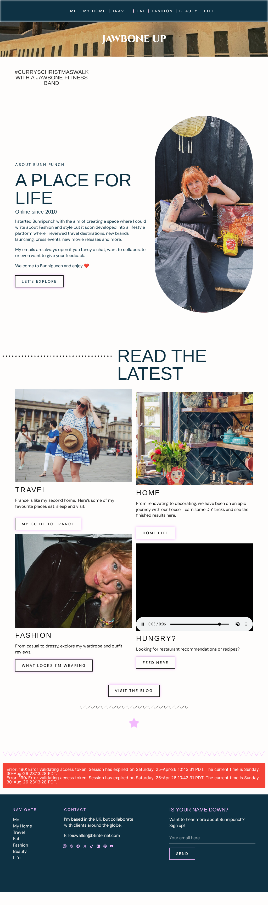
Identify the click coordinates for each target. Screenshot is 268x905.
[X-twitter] (85, 846)
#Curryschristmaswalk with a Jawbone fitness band (52, 77)
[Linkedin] (98, 846)
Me (73, 11)
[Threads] (71, 846)
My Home (94, 11)
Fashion (162, 11)
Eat (141, 11)
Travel (121, 11)
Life (209, 11)
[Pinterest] (105, 846)
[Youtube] (111, 846)
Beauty (188, 11)
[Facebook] (78, 846)
